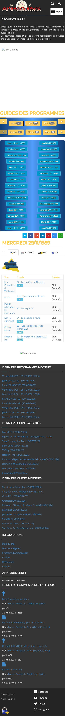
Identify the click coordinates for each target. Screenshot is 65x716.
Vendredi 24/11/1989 (49, 210)
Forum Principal (16, 603)
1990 (32, 123)
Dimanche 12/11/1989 (48, 173)
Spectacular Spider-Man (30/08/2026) (21, 487)
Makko (7, 297)
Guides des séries (36, 603)
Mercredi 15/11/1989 (16, 185)
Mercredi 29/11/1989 (16, 228)
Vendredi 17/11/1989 (16, 191)
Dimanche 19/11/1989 (16, 197)
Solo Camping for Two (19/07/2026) (21, 441)
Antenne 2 (29, 252)
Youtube (42, 697)
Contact (6, 566)
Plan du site (8, 543)
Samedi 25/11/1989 (16, 216)
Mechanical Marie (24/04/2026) (18, 468)
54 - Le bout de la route (28, 319)
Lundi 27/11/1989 (16, 222)
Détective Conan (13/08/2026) (18, 523)
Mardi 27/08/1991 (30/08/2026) (19, 398)
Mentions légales (11, 548)
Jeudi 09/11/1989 (16, 167)
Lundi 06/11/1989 (48, 155)
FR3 (44, 252)
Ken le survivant (9, 319)
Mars (49, 132)
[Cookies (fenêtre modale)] (5, 711)
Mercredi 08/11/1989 (49, 161)
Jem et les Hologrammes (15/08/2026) (22, 514)
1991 (49, 123)
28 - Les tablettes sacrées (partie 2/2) (30, 328)
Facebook (43, 691)
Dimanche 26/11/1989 (48, 216)
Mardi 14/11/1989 (48, 179)
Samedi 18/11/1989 (49, 191)
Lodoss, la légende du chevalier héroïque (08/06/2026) (30, 459)
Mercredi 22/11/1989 (49, 203)
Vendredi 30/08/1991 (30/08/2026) (20, 389)
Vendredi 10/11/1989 (49, 167)
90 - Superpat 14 (25, 308)
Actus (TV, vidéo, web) (38, 626)
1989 (15, 123)
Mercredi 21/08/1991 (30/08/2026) (20, 416)
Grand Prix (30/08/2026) (15, 496)
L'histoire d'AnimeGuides (15, 552)
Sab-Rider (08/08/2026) (25, 527)
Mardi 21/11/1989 (16, 203)
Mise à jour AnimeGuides (15, 598)
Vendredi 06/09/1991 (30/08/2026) (20, 375)
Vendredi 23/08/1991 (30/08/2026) (20, 407)
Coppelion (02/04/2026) (14, 472)
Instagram (43, 709)
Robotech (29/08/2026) (27, 505)
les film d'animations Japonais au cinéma (23, 622)
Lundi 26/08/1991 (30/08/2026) (19, 403)
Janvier (15, 132)
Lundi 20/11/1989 (48, 197)
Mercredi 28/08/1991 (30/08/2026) (20, 394)
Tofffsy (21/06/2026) (13, 450)
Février (33, 132)
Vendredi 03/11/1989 (16, 149)
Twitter (42, 703)
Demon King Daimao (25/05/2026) (20, 463)
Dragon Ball (8, 338)
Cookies (6, 557)
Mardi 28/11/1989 (48, 222)
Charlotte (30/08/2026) (14, 500)
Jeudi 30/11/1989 (49, 228)
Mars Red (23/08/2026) (14, 431)
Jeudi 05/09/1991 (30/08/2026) (18, 380)
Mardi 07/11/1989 (16, 161)
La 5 (56, 252)
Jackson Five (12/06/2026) (15, 454)
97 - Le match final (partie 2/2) (32, 338)
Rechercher (8, 561)
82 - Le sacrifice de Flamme (30, 283)
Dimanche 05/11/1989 (16, 155)
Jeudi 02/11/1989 (49, 143)
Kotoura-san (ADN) (12, 669)
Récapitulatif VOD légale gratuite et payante (24, 645)
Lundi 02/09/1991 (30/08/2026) (19, 385)
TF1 (14, 252)
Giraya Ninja (7, 329)
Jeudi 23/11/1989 (16, 210)
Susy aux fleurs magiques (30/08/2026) (22, 491)
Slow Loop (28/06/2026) (15, 445)
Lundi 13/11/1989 (16, 179)
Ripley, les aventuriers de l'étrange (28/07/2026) (27, 436)
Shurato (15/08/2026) (13, 518)
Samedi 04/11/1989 (49, 149)
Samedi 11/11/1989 (16, 173)
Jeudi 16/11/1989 (49, 185)
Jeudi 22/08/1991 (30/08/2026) (18, 412)
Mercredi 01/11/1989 (16, 143)
